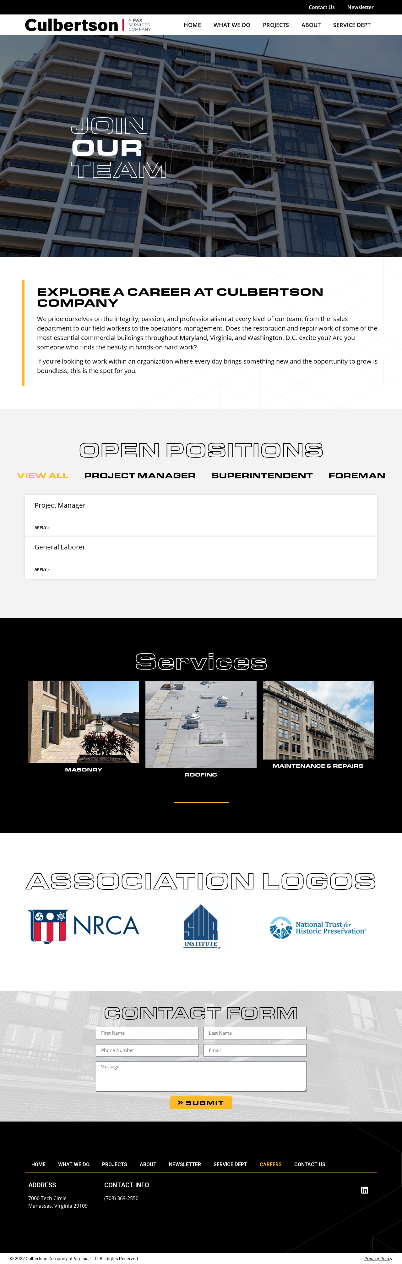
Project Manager (60, 505)
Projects (276, 25)
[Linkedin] (364, 1190)
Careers (271, 1164)
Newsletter (360, 7)
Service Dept (352, 25)
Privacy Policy (378, 1258)
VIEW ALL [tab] (42, 475)
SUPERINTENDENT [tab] (262, 475)
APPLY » (42, 527)
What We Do (232, 25)
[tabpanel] (201, 537)
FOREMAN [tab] (357, 475)
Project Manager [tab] (140, 475)
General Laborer (60, 547)
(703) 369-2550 (121, 1198)
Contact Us (322, 7)
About (311, 25)
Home (192, 25)
